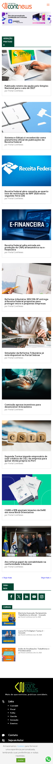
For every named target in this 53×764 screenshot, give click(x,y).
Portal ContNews (15, 90)
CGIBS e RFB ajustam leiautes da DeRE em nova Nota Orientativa (25, 511)
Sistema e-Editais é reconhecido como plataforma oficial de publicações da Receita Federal (25, 139)
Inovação (14, 720)
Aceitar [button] (21, 760)
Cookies (20, 746)
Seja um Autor (16, 740)
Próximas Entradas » (42, 577)
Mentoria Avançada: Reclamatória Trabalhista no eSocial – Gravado (32, 614)
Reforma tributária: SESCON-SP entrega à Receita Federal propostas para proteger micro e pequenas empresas (26, 301)
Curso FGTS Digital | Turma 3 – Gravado (31, 632)
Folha (12, 713)
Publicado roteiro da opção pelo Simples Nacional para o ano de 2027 (26, 87)
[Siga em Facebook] (11, 596)
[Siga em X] (19, 596)
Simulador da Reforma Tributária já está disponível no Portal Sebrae (24, 354)
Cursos (7, 607)
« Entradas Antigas (10, 577)
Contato (13, 735)
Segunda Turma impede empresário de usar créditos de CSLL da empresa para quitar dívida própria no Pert (26, 458)
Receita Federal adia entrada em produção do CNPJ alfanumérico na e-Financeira (25, 247)
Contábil (14, 706)
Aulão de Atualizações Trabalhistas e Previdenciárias (33, 649)
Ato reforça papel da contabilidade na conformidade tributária (25, 563)
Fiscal (12, 709)
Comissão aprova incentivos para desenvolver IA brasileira (23, 405)
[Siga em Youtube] (34, 596)
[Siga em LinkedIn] (26, 596)
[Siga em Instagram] (41, 596)
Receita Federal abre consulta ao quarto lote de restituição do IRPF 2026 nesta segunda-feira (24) (26, 193)
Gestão (13, 716)
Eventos (14, 723)
